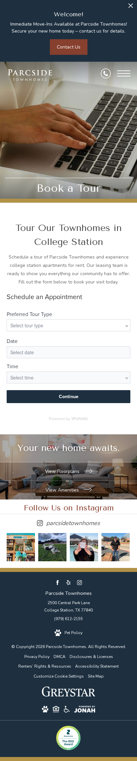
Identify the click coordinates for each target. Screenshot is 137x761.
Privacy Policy (37, 656)
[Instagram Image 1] (21, 547)
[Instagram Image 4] (115, 547)
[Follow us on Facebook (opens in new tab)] (58, 583)
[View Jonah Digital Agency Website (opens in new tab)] (84, 710)
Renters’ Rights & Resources (44, 666)
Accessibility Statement (97, 666)
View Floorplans (63, 471)
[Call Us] (106, 73)
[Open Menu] (123, 73)
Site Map (96, 676)
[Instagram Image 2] (52, 547)
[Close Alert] (130, 7)
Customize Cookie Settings (59, 676)
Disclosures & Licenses (91, 656)
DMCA (60, 656)
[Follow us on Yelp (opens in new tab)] (69, 583)
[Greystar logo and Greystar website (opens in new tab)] (68, 695)
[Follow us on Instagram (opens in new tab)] (79, 583)
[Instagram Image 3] (84, 547)
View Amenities (63, 490)
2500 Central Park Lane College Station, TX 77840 (68, 606)
